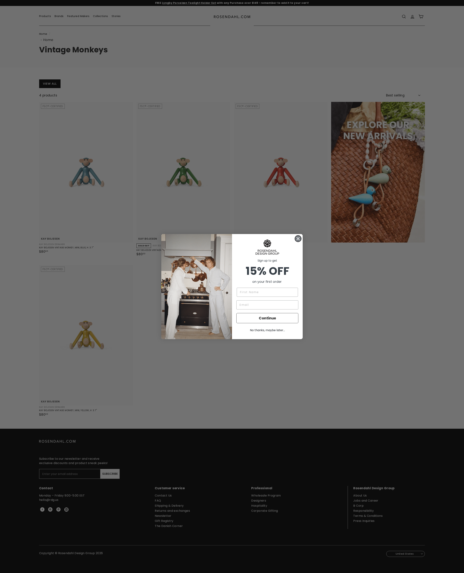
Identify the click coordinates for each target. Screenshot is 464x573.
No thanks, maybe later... (267, 330)
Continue (267, 318)
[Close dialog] (298, 238)
